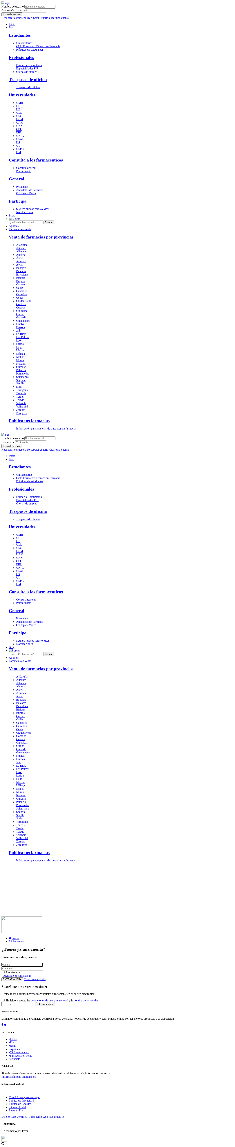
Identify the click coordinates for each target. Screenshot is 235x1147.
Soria (19, 386)
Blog (12, 215)
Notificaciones (24, 212)
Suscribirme (46, 1004)
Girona (20, 314)
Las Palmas (22, 337)
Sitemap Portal (17, 1107)
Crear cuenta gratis (35, 979)
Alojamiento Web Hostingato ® (46, 1116)
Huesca (20, 327)
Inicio (12, 24)
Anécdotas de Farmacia (29, 190)
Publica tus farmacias (29, 420)
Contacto (15, 1058)
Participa (17, 201)
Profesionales (21, 57)
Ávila (19, 264)
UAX (19, 125)
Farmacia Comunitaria (29, 65)
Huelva (20, 324)
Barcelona (22, 274)
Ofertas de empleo (26, 71)
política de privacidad (86, 1000)
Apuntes (14, 225)
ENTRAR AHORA (12, 979)
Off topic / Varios (26, 193)
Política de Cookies (20, 1103)
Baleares (21, 271)
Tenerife (21, 393)
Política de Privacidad (21, 1100)
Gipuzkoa (22, 310)
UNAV (20, 135)
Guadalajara (23, 320)
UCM (19, 119)
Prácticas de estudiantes (29, 49)
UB (18, 109)
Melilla (20, 357)
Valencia (21, 403)
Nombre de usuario (12, 6)
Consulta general (26, 167)
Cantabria (21, 291)
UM (18, 152)
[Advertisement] (111, 890)
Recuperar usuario (37, 17)
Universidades (22, 95)
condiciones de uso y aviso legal (49, 1000)
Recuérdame (13, 972)
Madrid (20, 350)
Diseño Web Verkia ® (14, 1116)
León (19, 340)
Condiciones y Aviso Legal (24, 1097)
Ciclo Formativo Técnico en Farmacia (38, 46)
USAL (20, 139)
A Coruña (22, 244)
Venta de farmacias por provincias (41, 237)
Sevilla (20, 383)
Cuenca (20, 307)
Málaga (20, 353)
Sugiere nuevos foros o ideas (32, 208)
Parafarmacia (23, 171)
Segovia (21, 380)
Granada (21, 317)
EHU (19, 132)
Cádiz (19, 287)
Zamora (20, 409)
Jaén (18, 330)
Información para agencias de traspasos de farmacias (46, 428)
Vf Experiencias (19, 1052)
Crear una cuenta (59, 17)
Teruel (20, 396)
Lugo (19, 347)
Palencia (21, 370)
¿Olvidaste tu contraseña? (16, 975)
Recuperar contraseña (13, 17)
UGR (19, 106)
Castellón (21, 294)
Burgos (20, 281)
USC (19, 116)
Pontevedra (22, 373)
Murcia (20, 360)
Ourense (21, 366)
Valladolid (22, 406)
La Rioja (21, 333)
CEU (19, 129)
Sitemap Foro (16, 1110)
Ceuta (19, 297)
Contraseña (8, 10)
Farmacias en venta (20, 229)
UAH (19, 122)
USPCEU (22, 149)
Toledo (20, 399)
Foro (11, 27)
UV (18, 145)
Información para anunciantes (18, 1076)
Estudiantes (20, 35)
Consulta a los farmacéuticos (36, 160)
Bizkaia (20, 277)
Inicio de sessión (12, 14)
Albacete (21, 251)
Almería (21, 254)
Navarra (21, 363)
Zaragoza (21, 413)
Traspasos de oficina (28, 79)
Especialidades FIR (27, 68)
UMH (19, 102)
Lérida (20, 343)
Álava (19, 258)
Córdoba (21, 304)
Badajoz (21, 267)
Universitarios (24, 43)
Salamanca (22, 376)
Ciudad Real (23, 300)
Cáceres (20, 284)
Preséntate (22, 186)
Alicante (21, 248)
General (16, 179)
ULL (19, 112)
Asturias (21, 261)
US (18, 142)
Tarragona (22, 390)
